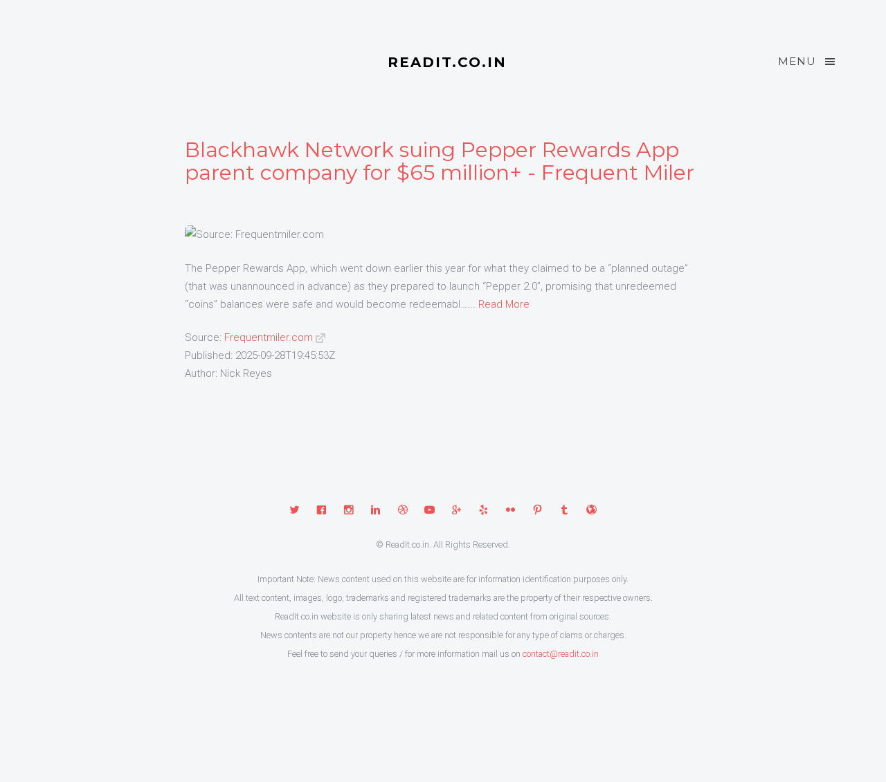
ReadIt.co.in (447, 62)
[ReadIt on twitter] (294, 511)
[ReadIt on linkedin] (375, 511)
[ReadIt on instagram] (348, 511)
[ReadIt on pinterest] (537, 511)
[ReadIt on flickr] (510, 511)
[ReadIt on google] (456, 511)
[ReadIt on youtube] (429, 511)
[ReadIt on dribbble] (402, 511)
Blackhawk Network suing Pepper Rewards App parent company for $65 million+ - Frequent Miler (439, 161)
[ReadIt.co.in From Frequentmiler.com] (320, 337)
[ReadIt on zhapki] (591, 511)
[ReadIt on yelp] (483, 511)
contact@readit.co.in (561, 654)
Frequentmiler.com (268, 337)
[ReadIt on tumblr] (564, 511)
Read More (504, 304)
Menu (797, 61)
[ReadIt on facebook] (321, 511)
